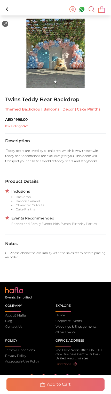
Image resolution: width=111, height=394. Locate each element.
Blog (8, 321)
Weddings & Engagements (76, 326)
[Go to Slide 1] (55, 82)
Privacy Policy (15, 356)
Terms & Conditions (20, 350)
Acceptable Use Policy (22, 361)
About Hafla (15, 315)
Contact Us (13, 326)
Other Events (66, 332)
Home (60, 315)
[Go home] (14, 290)
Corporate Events (69, 321)
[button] (55, 53)
